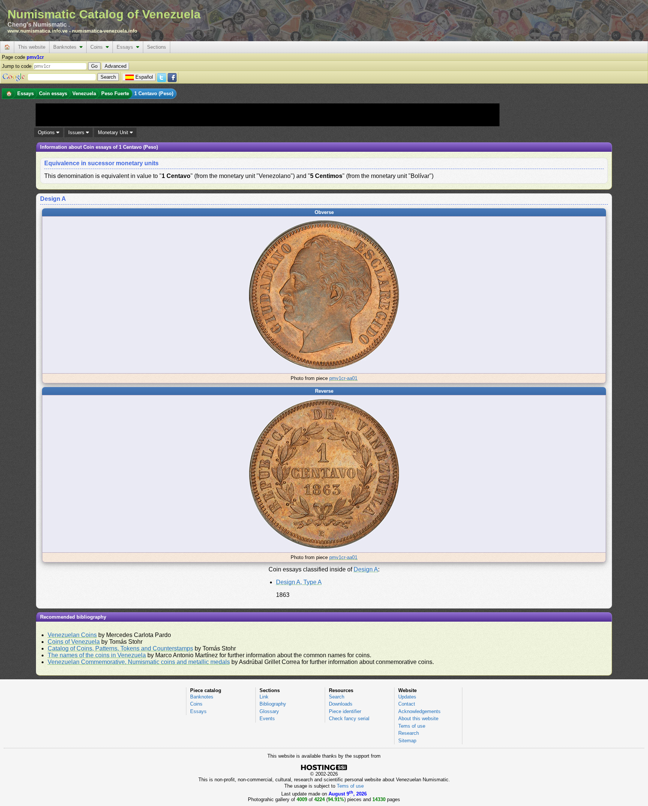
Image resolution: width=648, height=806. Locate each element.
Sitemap (407, 740)
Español (144, 77)
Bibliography (273, 704)
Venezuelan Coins (72, 635)
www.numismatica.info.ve (38, 31)
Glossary (269, 711)
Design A (366, 569)
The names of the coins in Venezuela (97, 655)
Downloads (340, 704)
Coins (98, 47)
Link (264, 697)
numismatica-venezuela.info (104, 31)
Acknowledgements (419, 711)
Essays (126, 47)
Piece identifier (345, 711)
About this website (418, 718)
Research (408, 733)
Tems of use (411, 726)
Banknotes (66, 47)
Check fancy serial (349, 718)
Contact (406, 704)
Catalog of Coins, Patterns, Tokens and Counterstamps (120, 648)
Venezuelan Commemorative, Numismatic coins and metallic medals (139, 662)
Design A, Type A (299, 582)
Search (336, 697)
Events (267, 718)
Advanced (115, 66)
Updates (407, 697)
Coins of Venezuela (74, 642)
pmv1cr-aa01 (343, 378)
